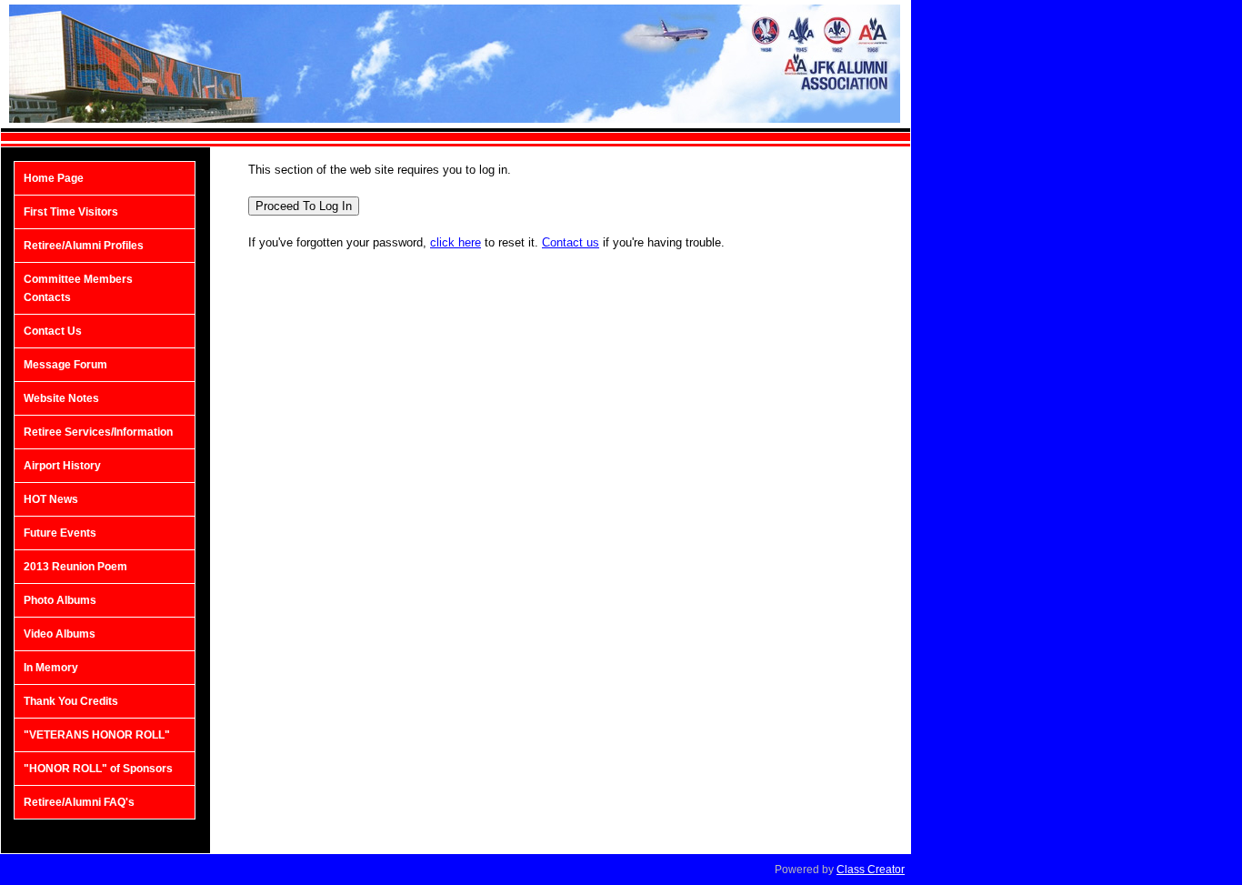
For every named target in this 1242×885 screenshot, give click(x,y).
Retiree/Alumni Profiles (84, 245)
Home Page (54, 178)
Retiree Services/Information (98, 432)
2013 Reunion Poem (75, 566)
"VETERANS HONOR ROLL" (97, 735)
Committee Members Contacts (78, 288)
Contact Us (53, 331)
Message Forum (65, 364)
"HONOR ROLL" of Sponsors (98, 768)
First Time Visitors (71, 212)
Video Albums (59, 634)
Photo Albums (60, 600)
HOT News (51, 499)
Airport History (62, 465)
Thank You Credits (71, 701)
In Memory (51, 667)
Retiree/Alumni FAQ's (79, 802)
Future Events (60, 533)
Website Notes (61, 398)
